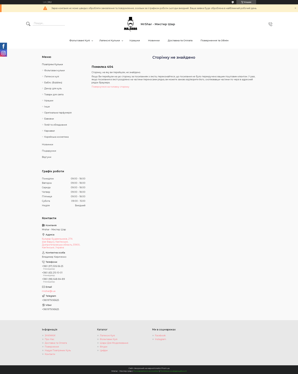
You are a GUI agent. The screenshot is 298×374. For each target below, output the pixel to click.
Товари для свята (53, 94)
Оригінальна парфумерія (58, 112)
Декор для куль (53, 88)
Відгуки (46, 156)
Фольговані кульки (54, 70)
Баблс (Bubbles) (53, 82)
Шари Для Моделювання (114, 343)
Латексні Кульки (109, 40)
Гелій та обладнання (55, 124)
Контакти (50, 354)
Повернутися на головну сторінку (110, 86)
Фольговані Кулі (79, 40)
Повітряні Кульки (52, 64)
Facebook (160, 335)
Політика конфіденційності (173, 371)
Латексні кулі (51, 76)
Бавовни (49, 118)
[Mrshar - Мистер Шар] (130, 24)
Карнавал (49, 130)
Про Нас (49, 339)
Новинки (154, 40)
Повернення (52, 346)
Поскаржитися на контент (146, 371)
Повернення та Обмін (215, 40)
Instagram (160, 339)
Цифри (104, 350)
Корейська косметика (56, 136)
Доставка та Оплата (180, 40)
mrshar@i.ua (48, 291)
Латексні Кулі (107, 335)
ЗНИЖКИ (50, 335)
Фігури (103, 346)
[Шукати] (28, 24)
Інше (47, 106)
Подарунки (49, 150)
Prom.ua (165, 368)
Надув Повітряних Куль (58, 350)
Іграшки (134, 40)
